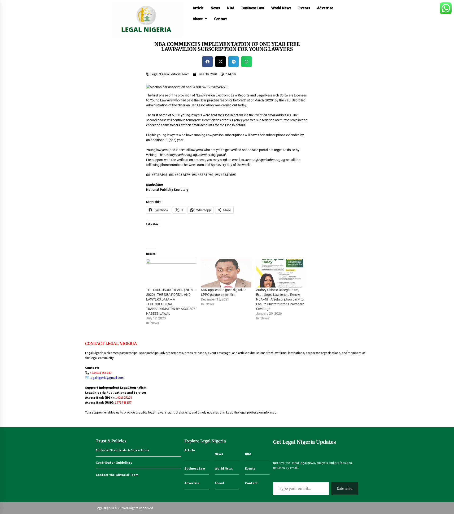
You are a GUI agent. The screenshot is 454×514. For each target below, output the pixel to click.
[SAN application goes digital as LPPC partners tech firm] (226, 273)
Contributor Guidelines (114, 462)
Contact (220, 18)
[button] (200, 18)
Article (198, 7)
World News (281, 7)
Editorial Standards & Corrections (122, 450)
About (198, 18)
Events (304, 7)
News (215, 7)
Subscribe (345, 488)
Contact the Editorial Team (117, 475)
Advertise (325, 7)
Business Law (252, 7)
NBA (230, 7)
